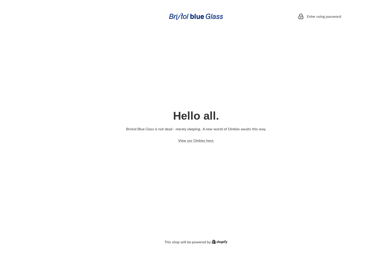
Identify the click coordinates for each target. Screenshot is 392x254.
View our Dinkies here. (196, 140)
